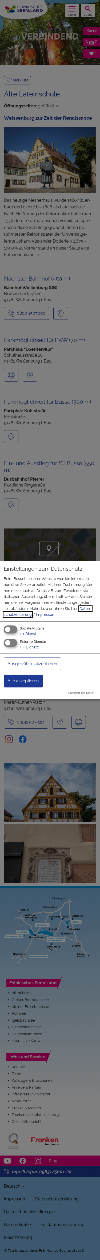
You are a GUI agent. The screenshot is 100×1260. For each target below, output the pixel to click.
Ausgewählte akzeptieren (32, 663)
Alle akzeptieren (23, 680)
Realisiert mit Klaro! (81, 693)
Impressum (45, 614)
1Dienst (28, 633)
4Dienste (29, 647)
